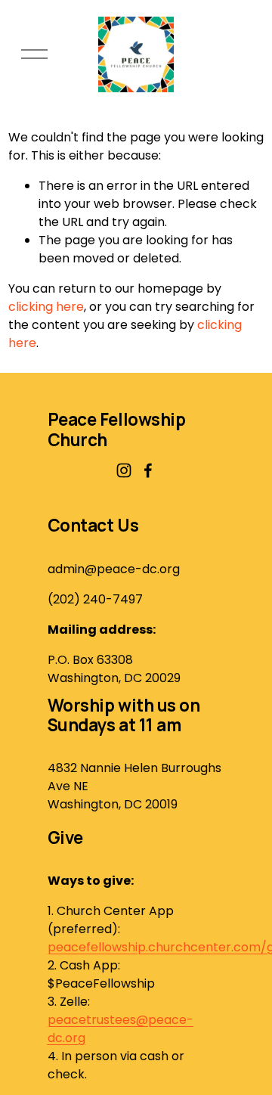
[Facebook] (148, 470)
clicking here (46, 306)
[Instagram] (123, 470)
